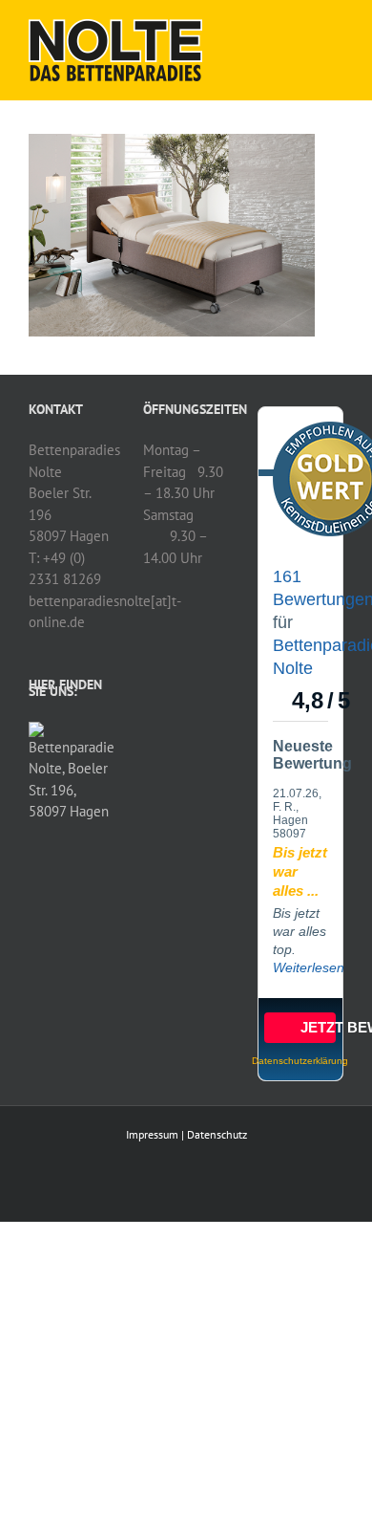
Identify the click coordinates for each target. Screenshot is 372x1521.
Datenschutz (217, 1134)
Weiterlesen (308, 967)
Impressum (152, 1134)
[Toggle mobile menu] (335, 29)
